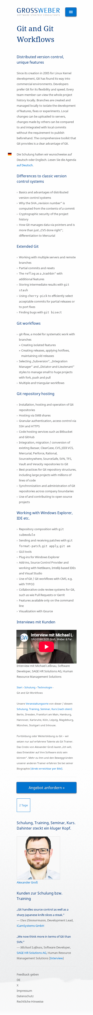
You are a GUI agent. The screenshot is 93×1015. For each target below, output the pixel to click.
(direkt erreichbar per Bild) (46, 768)
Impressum (24, 991)
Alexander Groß (27, 882)
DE (18, 980)
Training (34, 709)
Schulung (29, 687)
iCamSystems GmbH (30, 926)
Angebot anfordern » (47, 787)
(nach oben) (65, 709)
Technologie (44, 687)
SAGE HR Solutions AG (31, 953)
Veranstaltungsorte (37, 703)
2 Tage (23, 805)
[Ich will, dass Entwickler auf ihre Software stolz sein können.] (38, 839)
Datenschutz (25, 996)
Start (19, 687)
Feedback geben (28, 974)
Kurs (54, 709)
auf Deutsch (25, 165)
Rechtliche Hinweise (30, 1001)
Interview (56, 958)
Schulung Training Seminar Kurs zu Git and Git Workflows (38, 12)
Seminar (45, 709)
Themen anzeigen (70, 12)
